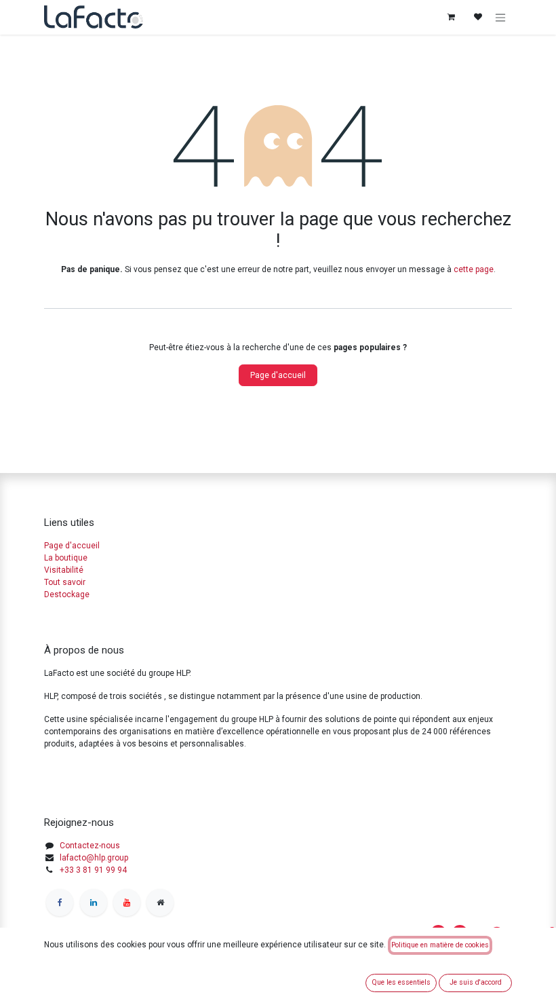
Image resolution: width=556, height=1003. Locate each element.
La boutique (65, 558)
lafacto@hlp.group (94, 858)
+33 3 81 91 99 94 (93, 870)
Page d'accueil (278, 375)
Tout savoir (64, 582)
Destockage (67, 594)
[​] (59, 902)
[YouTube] (126, 902)
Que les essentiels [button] (401, 982)
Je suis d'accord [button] (476, 982)
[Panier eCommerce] (451, 17)
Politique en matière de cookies (440, 945)
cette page (474, 269)
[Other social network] (160, 902)
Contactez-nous (90, 845)
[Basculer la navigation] (500, 17)
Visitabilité (63, 570)
